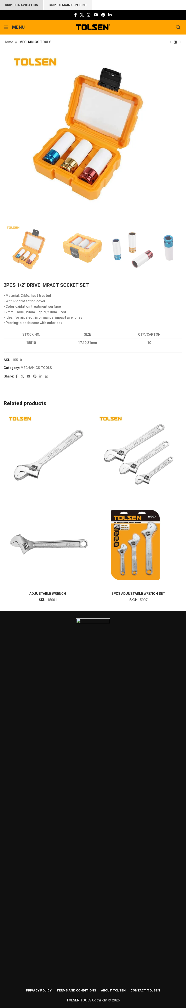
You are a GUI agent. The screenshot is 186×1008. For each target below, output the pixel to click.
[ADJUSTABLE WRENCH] (48, 456)
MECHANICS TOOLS (35, 42)
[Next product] (180, 42)
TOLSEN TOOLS (78, 1000)
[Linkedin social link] (110, 15)
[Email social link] (28, 376)
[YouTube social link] (96, 15)
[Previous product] (170, 42)
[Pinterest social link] (103, 15)
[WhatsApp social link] (47, 376)
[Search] (179, 27)
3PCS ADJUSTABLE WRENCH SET (138, 594)
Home (8, 42)
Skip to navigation (21, 5)
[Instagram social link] (88, 15)
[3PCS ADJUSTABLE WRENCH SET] (138, 456)
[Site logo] (93, 27)
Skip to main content (68, 5)
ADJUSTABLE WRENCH (47, 594)
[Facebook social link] (75, 15)
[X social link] (81, 15)
